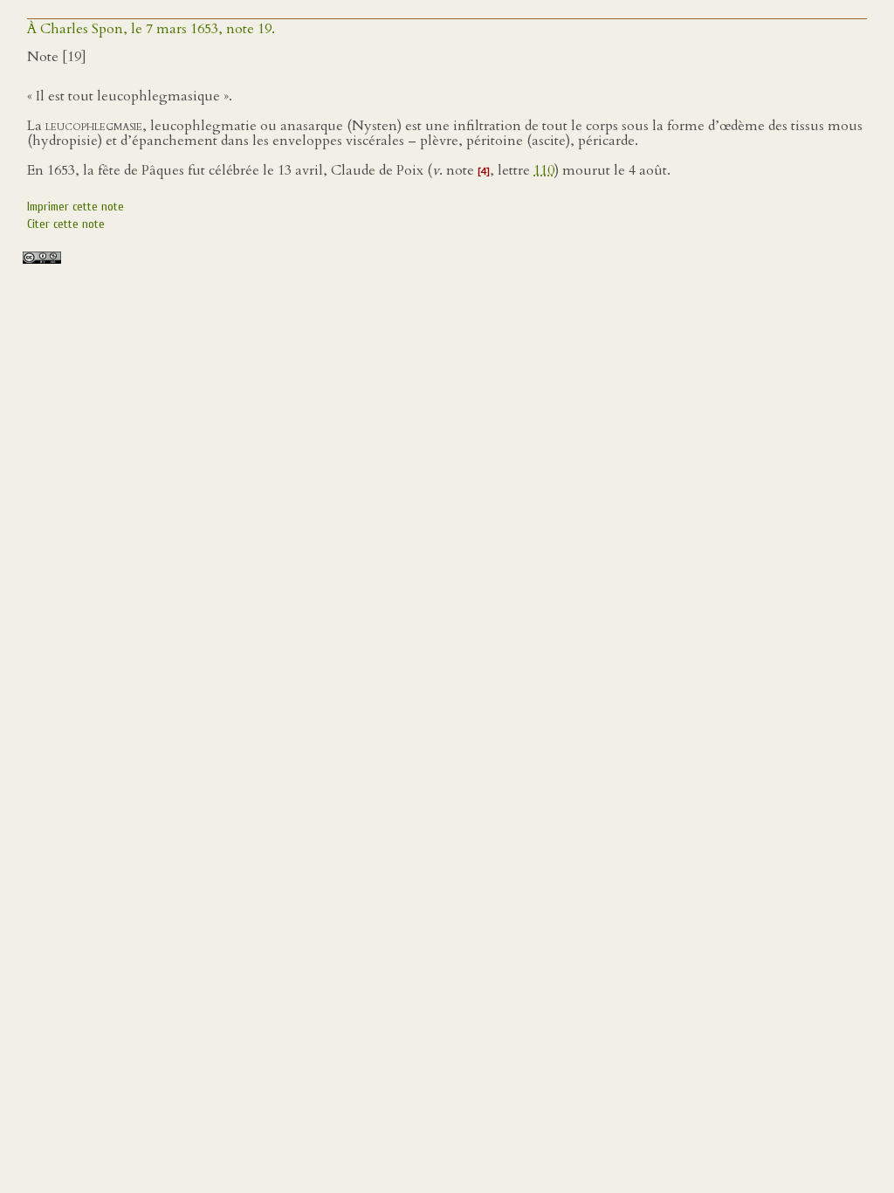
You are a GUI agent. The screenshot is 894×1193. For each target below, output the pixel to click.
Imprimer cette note (75, 206)
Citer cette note (66, 224)
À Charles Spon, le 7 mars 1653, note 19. (151, 28)
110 (543, 170)
